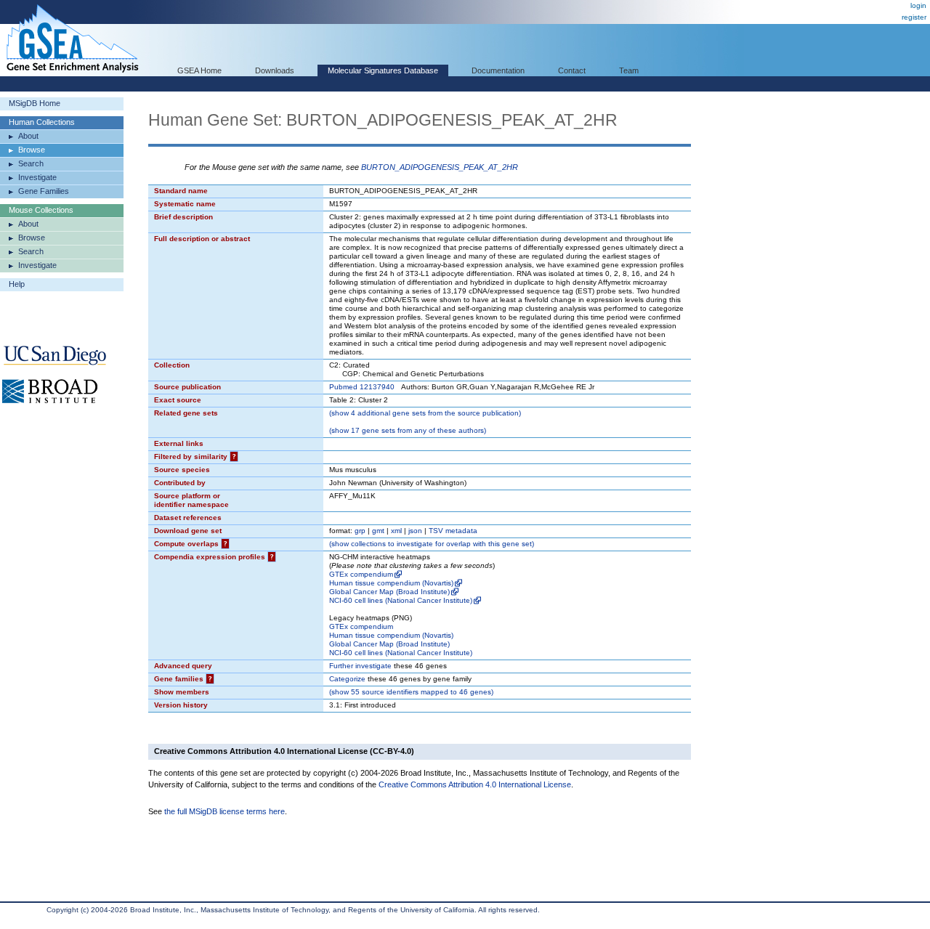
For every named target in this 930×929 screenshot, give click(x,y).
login (918, 5)
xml (396, 531)
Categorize (347, 679)
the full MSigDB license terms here (224, 811)
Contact (572, 70)
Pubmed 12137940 (362, 387)
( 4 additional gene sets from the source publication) (425, 413)
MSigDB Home (34, 103)
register (914, 17)
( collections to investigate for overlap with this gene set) (431, 544)
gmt (378, 531)
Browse (31, 149)
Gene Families (43, 191)
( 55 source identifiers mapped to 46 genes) (411, 692)
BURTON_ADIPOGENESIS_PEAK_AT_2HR (439, 167)
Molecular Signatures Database (383, 70)
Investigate (37, 177)
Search (31, 163)
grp (360, 531)
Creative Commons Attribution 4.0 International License (475, 784)
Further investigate (360, 666)
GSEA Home (199, 70)
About (28, 135)
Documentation (498, 70)
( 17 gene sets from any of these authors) (407, 430)
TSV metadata (453, 531)
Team (629, 70)
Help (17, 284)
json (415, 531)
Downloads (274, 70)
